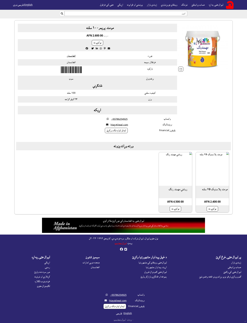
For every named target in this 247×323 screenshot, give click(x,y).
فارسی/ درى (18, 5)
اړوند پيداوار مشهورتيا (156, 267)
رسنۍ (47, 267)
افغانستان (71, 56)
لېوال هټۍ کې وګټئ (232, 272)
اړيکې (120, 5)
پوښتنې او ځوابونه (135, 5)
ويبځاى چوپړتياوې (169, 5)
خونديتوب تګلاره (42, 281)
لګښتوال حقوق (43, 286)
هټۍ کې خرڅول (106, 5)
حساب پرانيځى (234, 267)
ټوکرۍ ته (97, 43)
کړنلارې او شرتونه (42, 277)
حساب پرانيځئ (198, 5)
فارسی (119, 313)
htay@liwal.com (119, 125)
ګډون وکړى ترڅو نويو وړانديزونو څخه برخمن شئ (220, 277)
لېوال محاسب (121, 243)
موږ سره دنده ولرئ (42, 272)
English (28, 5)
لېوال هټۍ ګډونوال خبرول (155, 272)
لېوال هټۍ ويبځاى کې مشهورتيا (152, 262)
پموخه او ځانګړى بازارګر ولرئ (154, 277)
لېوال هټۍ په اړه (216, 5)
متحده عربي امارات (91, 262)
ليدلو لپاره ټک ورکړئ (116, 130)
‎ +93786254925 (119, 119)
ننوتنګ (184, 5)
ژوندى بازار (152, 5)
